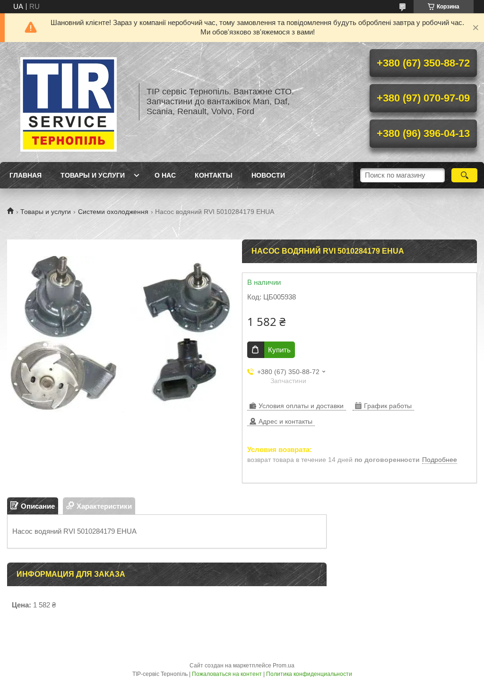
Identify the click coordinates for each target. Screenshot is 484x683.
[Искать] (464, 175)
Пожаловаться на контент (227, 674)
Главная (25, 175)
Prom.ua (283, 665)
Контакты (214, 175)
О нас (165, 175)
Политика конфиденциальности (309, 674)
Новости (268, 175)
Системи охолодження (113, 211)
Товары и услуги (92, 175)
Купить (279, 350)
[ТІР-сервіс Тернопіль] (68, 102)
